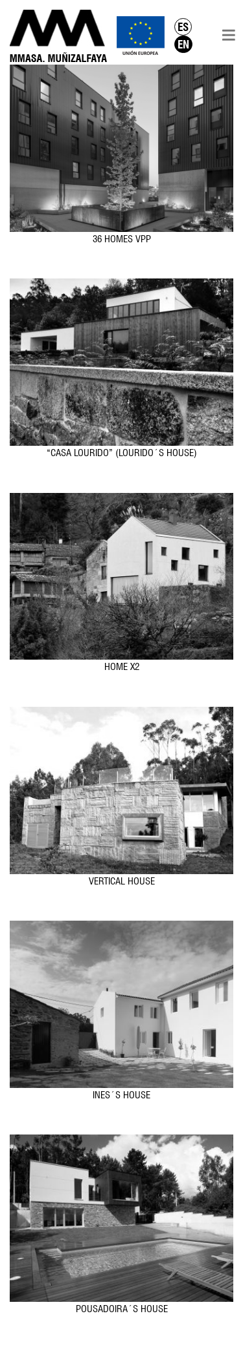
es (183, 27)
